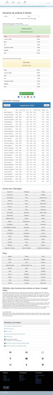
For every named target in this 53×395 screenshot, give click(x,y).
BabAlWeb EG (38, 380)
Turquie (10, 283)
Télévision (43, 354)
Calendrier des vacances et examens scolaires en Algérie (17, 343)
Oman (43, 265)
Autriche (43, 280)
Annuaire (5, 377)
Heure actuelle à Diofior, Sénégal (21, 24)
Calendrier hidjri (8, 336)
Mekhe (26, 218)
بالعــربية (48, 3)
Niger (26, 271)
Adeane (26, 245)
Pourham (43, 206)
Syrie (10, 262)
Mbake (43, 218)
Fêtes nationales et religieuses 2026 (11, 326)
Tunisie (26, 256)
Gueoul (43, 233)
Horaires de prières (9, 328)
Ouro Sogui (10, 212)
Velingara (26, 192)
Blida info (21, 376)
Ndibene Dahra (10, 218)
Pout (26, 206)
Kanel (26, 230)
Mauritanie (26, 259)
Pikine (9, 209)
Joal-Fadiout (10, 233)
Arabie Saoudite (10, 265)
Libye (43, 256)
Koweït (43, 268)
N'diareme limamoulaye (43, 248)
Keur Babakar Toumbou (10, 227)
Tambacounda (43, 197)
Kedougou (26, 227)
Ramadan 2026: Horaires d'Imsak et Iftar (13, 334)
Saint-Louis (10, 203)
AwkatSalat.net (39, 383)
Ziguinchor (10, 192)
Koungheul (10, 224)
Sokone (10, 200)
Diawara (10, 242)
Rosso (26, 203)
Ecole (37, 377)
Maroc (10, 259)
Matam (10, 221)
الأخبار (26, 354)
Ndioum (43, 215)
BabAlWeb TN (38, 381)
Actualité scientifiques (40, 375)
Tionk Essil (10, 195)
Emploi (37, 376)
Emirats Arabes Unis (26, 265)
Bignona (10, 245)
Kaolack (10, 230)
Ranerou (10, 206)
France (10, 274)
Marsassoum (26, 221)
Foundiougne (43, 236)
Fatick (9, 239)
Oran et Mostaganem (17, 340)
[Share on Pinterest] (34, 97)
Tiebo (26, 195)
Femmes (26, 367)
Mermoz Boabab (26, 248)
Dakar (43, 242)
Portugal (43, 277)
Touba (43, 192)
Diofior (43, 239)
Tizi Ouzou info (22, 379)
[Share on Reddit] (27, 97)
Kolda (26, 224)
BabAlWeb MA (38, 379)
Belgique (26, 274)
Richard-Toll (43, 203)
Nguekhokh (10, 215)
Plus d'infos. (43, 6)
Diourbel (26, 239)
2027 (21, 326)
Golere (10, 236)
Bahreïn (10, 268)
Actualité (10, 354)
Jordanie (43, 262)
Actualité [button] (7, 3)
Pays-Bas (43, 274)
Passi (26, 209)
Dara (26, 242)
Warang (43, 245)
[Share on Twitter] (21, 97)
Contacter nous (6, 380)
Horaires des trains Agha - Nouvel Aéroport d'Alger (16, 345)
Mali (10, 271)
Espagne (26, 277)
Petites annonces (6, 379)
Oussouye (43, 209)
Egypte (43, 259)
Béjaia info (21, 375)
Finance (10, 367)
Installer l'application (27, 93)
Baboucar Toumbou (10, 248)
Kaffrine (43, 230)
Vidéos (26, 360)
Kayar (43, 227)
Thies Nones (10, 197)
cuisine (42, 367)
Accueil (4, 375)
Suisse (10, 277)
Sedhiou (43, 200)
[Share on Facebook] (18, 97)
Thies (26, 197)
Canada (26, 283)
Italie (10, 280)
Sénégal (43, 271)
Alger (5, 340)
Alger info (21, 380)
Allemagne (26, 280)
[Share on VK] (31, 97)
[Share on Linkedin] (24, 97)
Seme (26, 200)
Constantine (9, 340)
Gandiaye (26, 236)
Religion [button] (19, 3)
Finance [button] (13, 3)
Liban (26, 262)
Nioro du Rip (43, 212)
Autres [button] (24, 3)
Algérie (10, 256)
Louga (43, 221)
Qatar (26, 268)
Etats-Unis (43, 283)
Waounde (26, 212)
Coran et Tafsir (8, 331)
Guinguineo (26, 233)
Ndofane (26, 215)
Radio (10, 360)
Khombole (43, 224)
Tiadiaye (43, 195)
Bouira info (21, 377)
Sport (43, 360)
